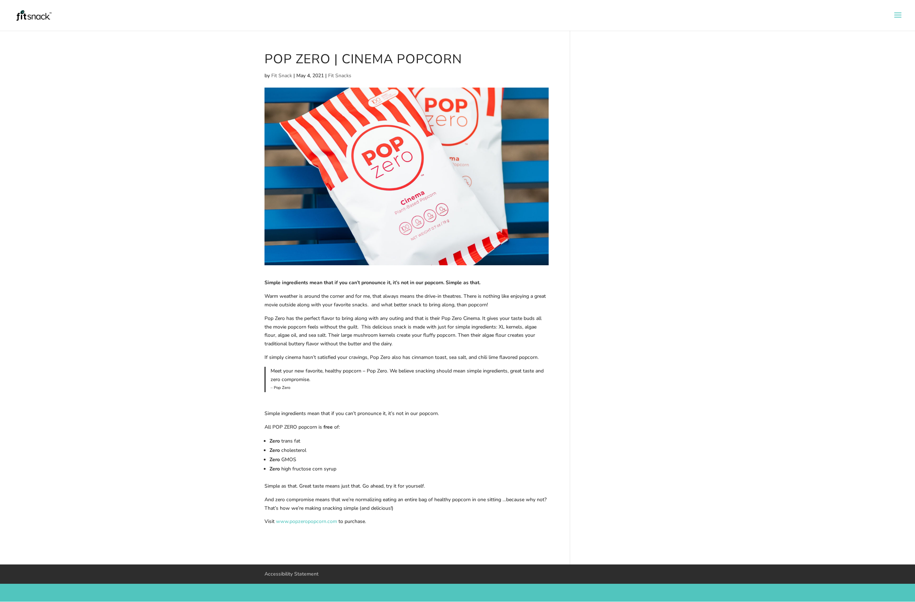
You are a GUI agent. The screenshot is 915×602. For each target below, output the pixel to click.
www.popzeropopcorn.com (306, 521)
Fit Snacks (339, 75)
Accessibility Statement (291, 574)
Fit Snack (281, 75)
